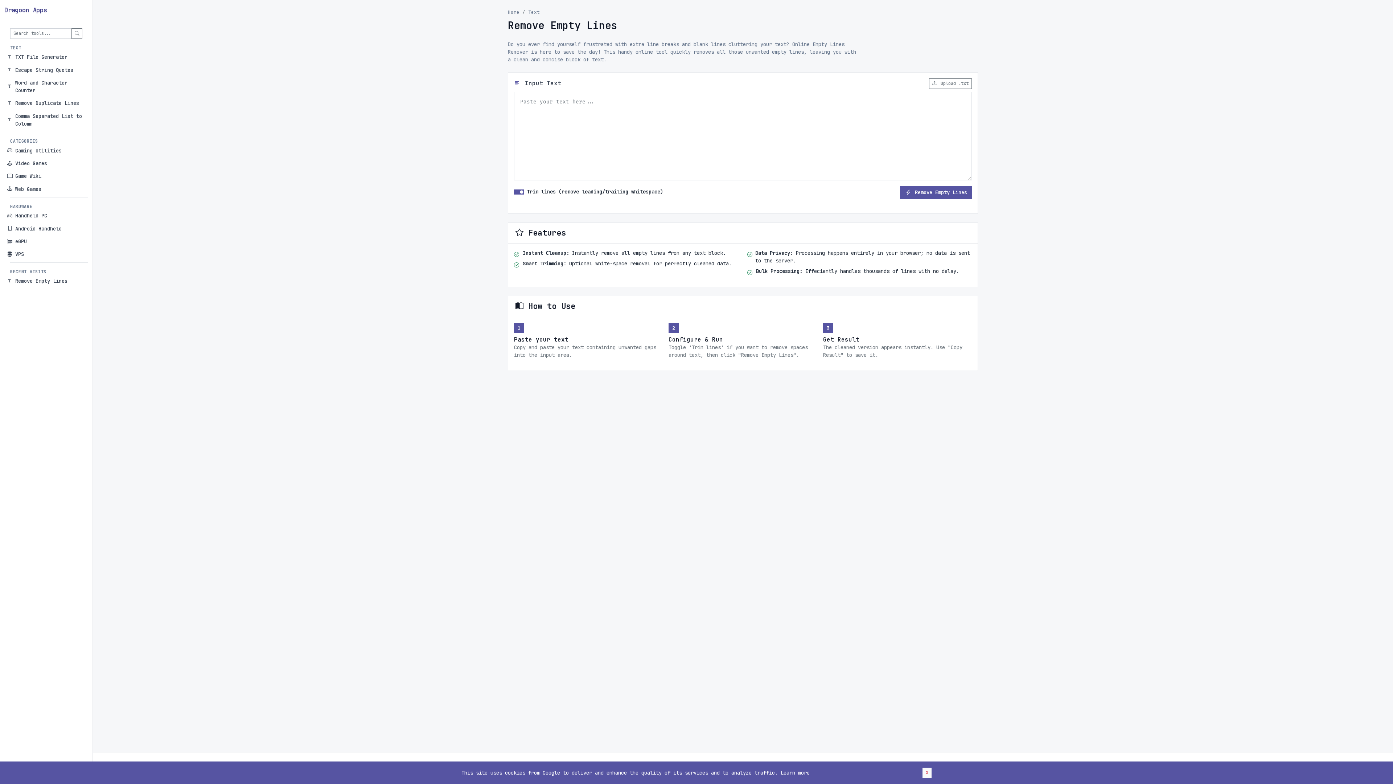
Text (534, 12)
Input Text (541, 83)
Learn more (795, 772)
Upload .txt (953, 83)
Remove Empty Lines (941, 192)
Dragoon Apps (25, 10)
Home (513, 12)
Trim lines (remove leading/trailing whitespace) (595, 191)
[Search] (76, 33)
